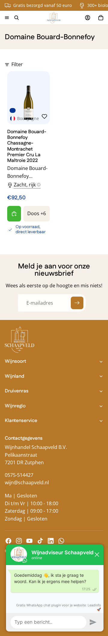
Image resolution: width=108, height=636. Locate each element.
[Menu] (7, 18)
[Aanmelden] (77, 303)
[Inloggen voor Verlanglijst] (44, 116)
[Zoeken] (16, 17)
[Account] (87, 17)
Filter (17, 64)
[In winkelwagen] (14, 213)
